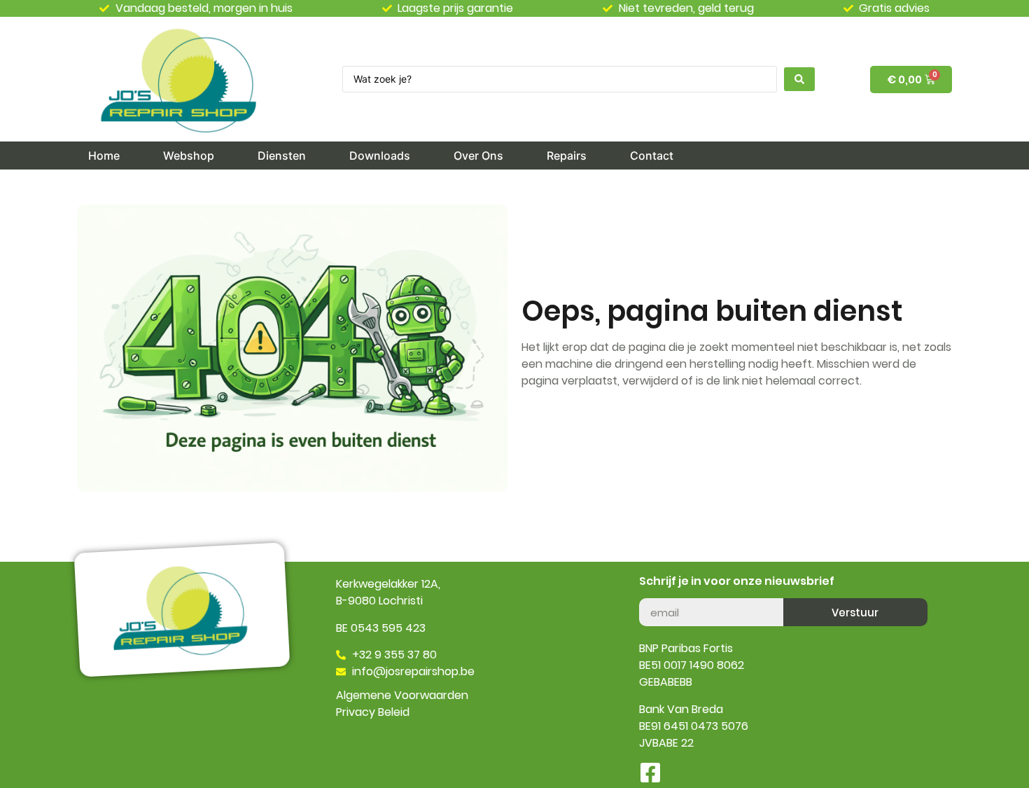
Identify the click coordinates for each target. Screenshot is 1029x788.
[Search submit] (799, 79)
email (653, 592)
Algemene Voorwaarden (402, 695)
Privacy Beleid (373, 712)
